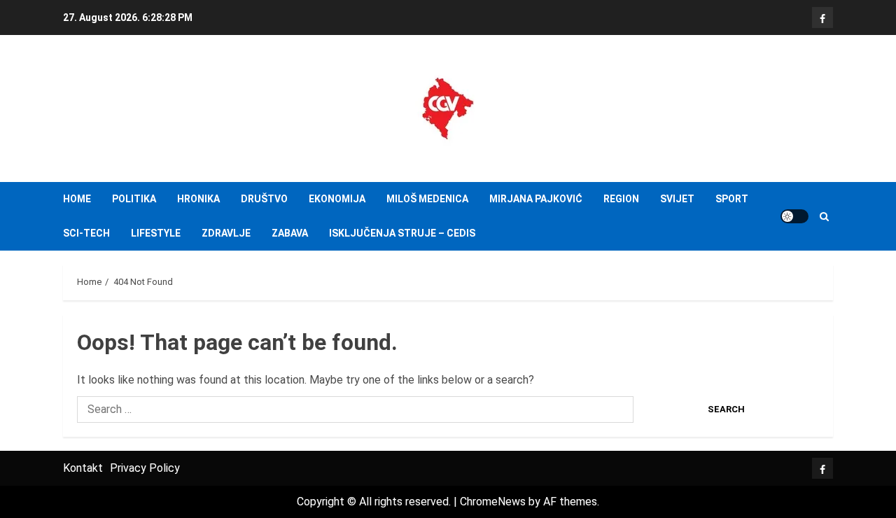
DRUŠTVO (264, 198)
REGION (621, 198)
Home (77, 198)
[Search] (824, 216)
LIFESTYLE (156, 233)
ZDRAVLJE (226, 233)
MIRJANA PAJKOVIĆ (535, 198)
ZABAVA (290, 233)
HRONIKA (198, 198)
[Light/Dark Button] (794, 216)
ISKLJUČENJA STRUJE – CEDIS (402, 233)
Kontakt (83, 468)
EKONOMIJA (337, 198)
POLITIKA (134, 198)
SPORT (731, 198)
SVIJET (677, 198)
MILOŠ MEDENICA (427, 198)
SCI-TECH (86, 233)
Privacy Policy (145, 468)
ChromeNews (493, 501)
